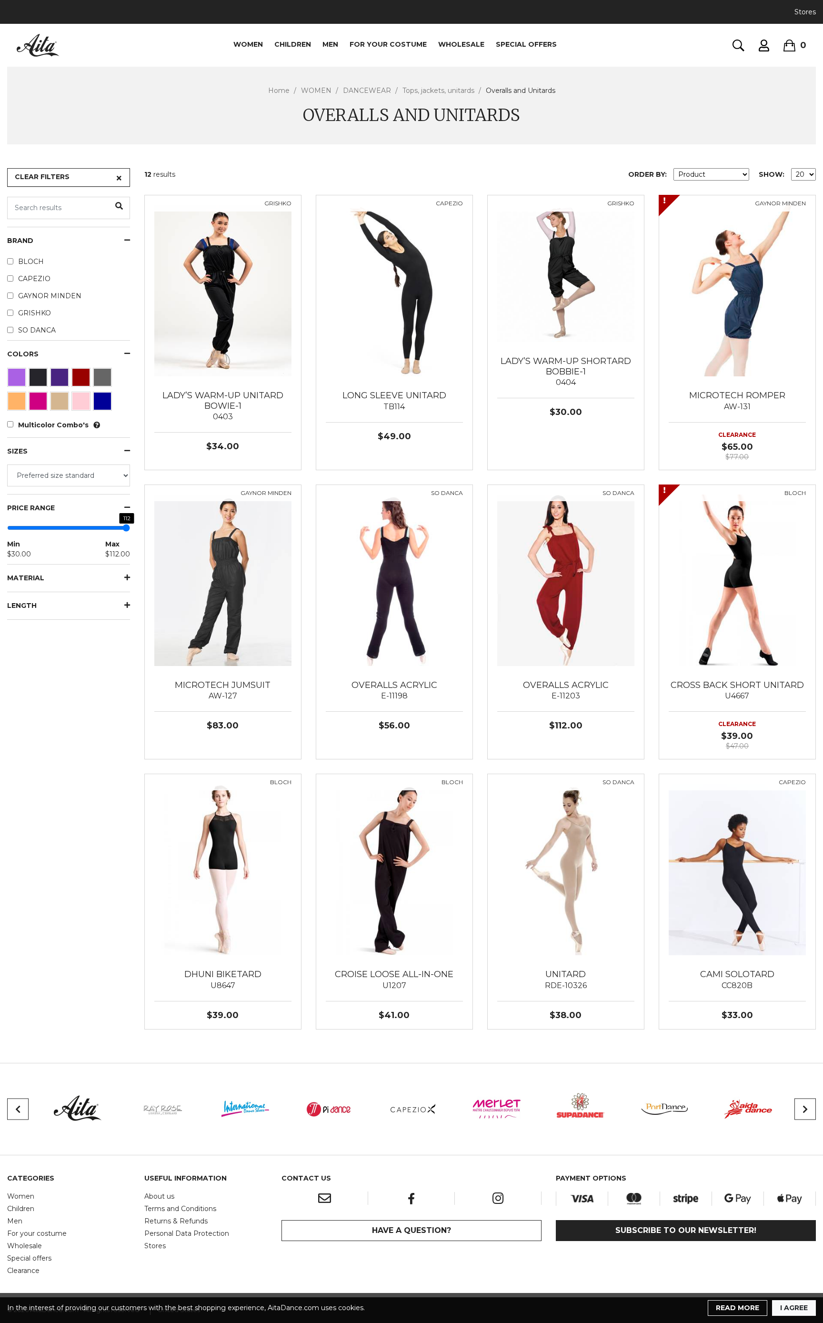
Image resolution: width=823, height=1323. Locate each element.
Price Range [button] (31, 508)
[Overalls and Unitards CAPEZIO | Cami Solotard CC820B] (737, 869)
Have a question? (411, 1230)
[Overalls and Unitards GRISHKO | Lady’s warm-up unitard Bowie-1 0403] (222, 290)
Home (279, 90)
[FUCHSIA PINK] (39, 403)
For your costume (37, 1233)
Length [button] (22, 606)
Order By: (647, 174)
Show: (771, 174)
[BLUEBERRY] (60, 380)
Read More (737, 1307)
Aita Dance (38, 45)
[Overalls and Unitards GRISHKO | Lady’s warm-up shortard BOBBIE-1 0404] (565, 273)
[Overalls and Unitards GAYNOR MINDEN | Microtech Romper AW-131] (737, 290)
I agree (794, 1307)
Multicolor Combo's (53, 425)
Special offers (29, 1258)
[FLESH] (18, 403)
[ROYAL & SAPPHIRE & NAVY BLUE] (103, 403)
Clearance (23, 1270)
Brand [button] (20, 241)
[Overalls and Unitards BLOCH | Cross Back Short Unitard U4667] (737, 579)
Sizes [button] (17, 451)
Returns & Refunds (176, 1221)
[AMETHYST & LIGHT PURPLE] (18, 380)
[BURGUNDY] (82, 380)
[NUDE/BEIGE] (60, 403)
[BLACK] (39, 380)
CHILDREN (292, 44)
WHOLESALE (461, 44)
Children (20, 1208)
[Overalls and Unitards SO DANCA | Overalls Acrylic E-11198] (394, 579)
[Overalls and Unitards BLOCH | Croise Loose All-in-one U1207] (394, 869)
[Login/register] (764, 45)
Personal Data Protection (186, 1233)
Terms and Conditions (180, 1208)
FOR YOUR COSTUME (388, 44)
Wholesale (24, 1246)
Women (20, 1196)
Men (14, 1221)
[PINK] (82, 403)
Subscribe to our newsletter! (685, 1230)
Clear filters (42, 176)
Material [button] (25, 578)
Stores (805, 12)
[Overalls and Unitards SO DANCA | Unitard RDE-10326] (565, 869)
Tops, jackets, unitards (438, 90)
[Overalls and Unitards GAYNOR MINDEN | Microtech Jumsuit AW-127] (222, 579)
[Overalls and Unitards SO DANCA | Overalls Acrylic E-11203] (565, 579)
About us (159, 1196)
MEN (330, 44)
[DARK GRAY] (103, 380)
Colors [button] (23, 354)
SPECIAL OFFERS (526, 44)
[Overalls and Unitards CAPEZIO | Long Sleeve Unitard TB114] (394, 290)
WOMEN (248, 44)
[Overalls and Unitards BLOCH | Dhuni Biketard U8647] (222, 869)
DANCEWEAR (367, 90)
